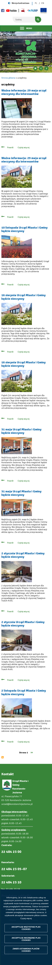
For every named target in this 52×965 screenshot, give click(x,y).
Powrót (10, 147)
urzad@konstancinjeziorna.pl (17, 804)
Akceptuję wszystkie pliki (26, 928)
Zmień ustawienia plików (26, 950)
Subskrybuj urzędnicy (2, 757)
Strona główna (8, 78)
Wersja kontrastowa (20, 3)
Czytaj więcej (26, 918)
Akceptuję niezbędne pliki (26, 939)
